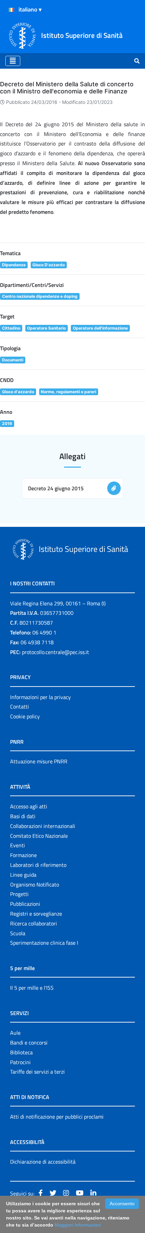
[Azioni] (11, 9)
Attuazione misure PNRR (38, 761)
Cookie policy (25, 716)
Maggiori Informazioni (78, 1225)
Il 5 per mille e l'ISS (32, 988)
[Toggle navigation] (12, 61)
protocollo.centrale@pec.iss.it (55, 652)
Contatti (19, 706)
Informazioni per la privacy (40, 697)
